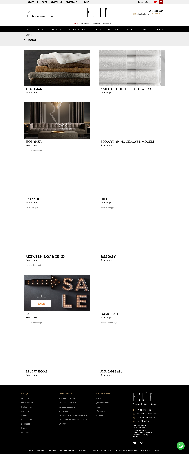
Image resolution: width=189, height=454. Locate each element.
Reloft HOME (56, 2)
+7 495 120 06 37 (156, 11)
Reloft (31, 2)
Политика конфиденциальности (73, 415)
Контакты (100, 411)
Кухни (41, 29)
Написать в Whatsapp (146, 414)
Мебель (56, 29)
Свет (28, 29)
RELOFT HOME (28, 419)
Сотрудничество (38, 16)
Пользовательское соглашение (73, 419)
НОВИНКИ (96, 24)
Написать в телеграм (146, 417)
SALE (76, 24)
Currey (24, 415)
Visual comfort (27, 403)
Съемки (62, 424)
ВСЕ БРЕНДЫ (107, 24)
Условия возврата (67, 407)
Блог (86, 2)
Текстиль (113, 29)
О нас (50, 16)
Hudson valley (27, 407)
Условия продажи (67, 398)
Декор (129, 29)
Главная (27, 35)
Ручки (143, 29)
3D (27, 16)
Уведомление (65, 411)
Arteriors (25, 411)
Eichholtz (25, 398)
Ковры (97, 29)
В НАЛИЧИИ (85, 24)
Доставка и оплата (67, 403)
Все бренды (26, 432)
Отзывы (100, 415)
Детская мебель (77, 29)
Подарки (158, 29)
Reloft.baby (71, 2)
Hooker (24, 428)
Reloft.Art (42, 2)
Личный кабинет (144, 2)
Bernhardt (25, 424)
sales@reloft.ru (142, 14)
